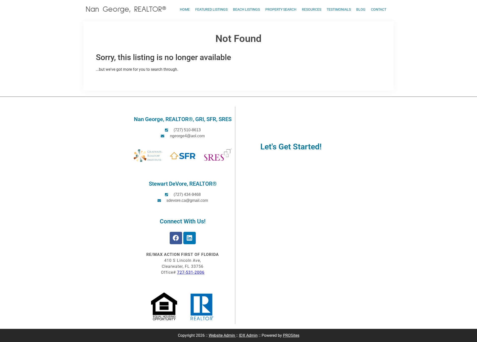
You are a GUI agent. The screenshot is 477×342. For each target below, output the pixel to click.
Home (185, 9)
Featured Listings (211, 9)
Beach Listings (246, 9)
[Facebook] (176, 238)
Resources (311, 9)
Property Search (280, 9)
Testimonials (339, 9)
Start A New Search (113, 79)
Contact (378, 9)
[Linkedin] (189, 238)
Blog (360, 9)
